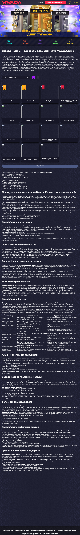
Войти (40, 2)
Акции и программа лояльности (14, 182)
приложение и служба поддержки (14, 188)
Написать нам (8, 530)
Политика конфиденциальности (43, 530)
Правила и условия (22, 530)
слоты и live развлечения (11, 179)
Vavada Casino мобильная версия (14, 187)
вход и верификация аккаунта (13, 176)
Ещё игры (40, 166)
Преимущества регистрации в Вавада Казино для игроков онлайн (27, 173)
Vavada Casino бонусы (10, 180)
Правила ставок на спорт (66, 530)
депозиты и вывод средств (12, 185)
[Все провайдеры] (16, 78)
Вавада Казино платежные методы (15, 184)
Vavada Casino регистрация (12, 174)
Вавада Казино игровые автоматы (15, 177)
